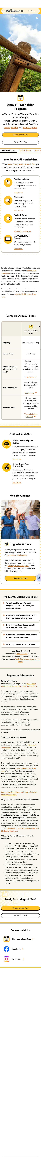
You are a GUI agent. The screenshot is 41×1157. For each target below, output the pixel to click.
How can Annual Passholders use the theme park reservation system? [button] (21, 616)
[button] (18, 192)
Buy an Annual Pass (20, 135)
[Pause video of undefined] (37, 17)
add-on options (30, 127)
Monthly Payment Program (18, 566)
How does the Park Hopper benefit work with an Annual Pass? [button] (20, 626)
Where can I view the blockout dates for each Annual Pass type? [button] (21, 636)
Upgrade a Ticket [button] (20, 578)
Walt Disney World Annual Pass (21, 164)
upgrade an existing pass (16, 555)
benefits (14, 127)
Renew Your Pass (20, 142)
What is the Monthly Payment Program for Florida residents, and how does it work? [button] (20, 606)
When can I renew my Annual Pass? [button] (21, 644)
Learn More (29, 377)
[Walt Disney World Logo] (14, 11)
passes (7, 127)
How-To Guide (22, 654)
